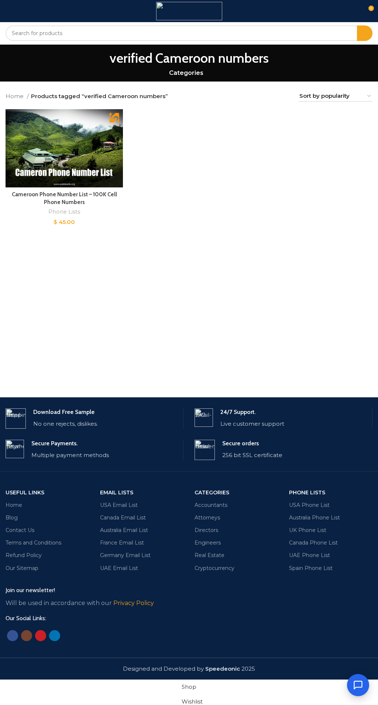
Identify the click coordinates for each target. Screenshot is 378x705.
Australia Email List (124, 530)
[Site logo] (189, 10)
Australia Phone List (314, 517)
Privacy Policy (133, 602)
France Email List (122, 542)
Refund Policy (24, 555)
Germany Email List (125, 555)
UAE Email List (119, 568)
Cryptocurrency (214, 568)
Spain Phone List (311, 568)
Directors (206, 530)
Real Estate (209, 555)
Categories (186, 73)
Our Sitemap (22, 568)
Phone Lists (64, 211)
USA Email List (119, 505)
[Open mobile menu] (8, 11)
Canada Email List (123, 517)
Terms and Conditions (33, 542)
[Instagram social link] (26, 635)
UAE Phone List (309, 555)
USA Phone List (309, 505)
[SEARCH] (364, 33)
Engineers (208, 542)
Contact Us (20, 530)
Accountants (211, 505)
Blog (12, 517)
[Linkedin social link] (54, 635)
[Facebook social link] (12, 635)
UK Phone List (307, 530)
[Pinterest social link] (40, 635)
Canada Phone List (313, 542)
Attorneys (207, 517)
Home (15, 96)
